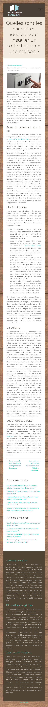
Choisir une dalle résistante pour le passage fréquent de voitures (15, 464)
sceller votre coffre (33, 246)
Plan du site (24, 702)
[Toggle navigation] (40, 10)
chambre (10, 436)
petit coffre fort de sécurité (19, 139)
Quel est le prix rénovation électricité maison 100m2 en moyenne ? (32, 465)
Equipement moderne (15, 65)
